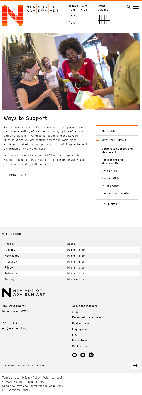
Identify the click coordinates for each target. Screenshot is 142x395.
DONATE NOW (18, 175)
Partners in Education (116, 193)
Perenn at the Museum (87, 317)
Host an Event (81, 323)
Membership (110, 131)
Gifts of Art (109, 171)
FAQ (74, 334)
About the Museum (84, 305)
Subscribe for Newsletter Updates (25, 365)
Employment (80, 329)
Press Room (79, 340)
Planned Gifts (111, 178)
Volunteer (109, 204)
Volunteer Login (53, 377)
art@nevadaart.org (15, 328)
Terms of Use (10, 377)
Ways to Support (114, 140)
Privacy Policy (31, 377)
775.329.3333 (12, 323)
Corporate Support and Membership (117, 150)
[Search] (129, 7)
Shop (75, 311)
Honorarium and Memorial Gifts (112, 161)
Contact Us (79, 346)
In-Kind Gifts (110, 185)
